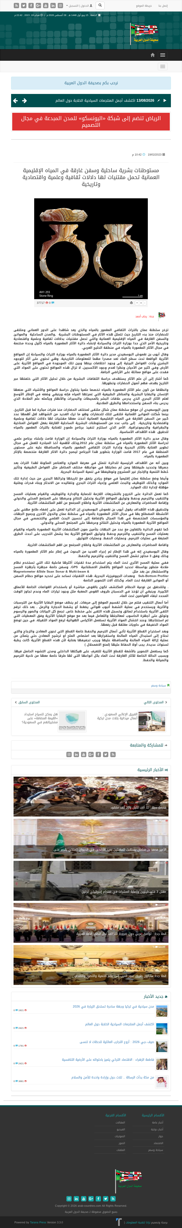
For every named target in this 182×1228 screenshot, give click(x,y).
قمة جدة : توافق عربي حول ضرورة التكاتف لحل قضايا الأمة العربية (121, 934)
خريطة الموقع (144, 5)
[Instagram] (60, 6)
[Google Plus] (39, 6)
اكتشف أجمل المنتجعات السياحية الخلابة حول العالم (95, 100)
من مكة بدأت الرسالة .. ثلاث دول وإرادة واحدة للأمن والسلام (112, 1077)
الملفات (121, 1150)
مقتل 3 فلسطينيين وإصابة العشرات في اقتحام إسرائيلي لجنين (124, 892)
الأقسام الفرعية (115, 1115)
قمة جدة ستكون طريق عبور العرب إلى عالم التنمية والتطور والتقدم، (120, 976)
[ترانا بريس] (119, 1222)
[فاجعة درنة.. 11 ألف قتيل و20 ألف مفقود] (91, 797)
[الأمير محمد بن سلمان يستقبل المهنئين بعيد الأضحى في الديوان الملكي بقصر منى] (91, 839)
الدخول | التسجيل (79, 5)
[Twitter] (24, 6)
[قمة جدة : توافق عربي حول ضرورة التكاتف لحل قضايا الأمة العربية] (91, 923)
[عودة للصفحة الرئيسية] (144, 34)
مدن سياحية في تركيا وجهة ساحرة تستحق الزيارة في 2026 (113, 1007)
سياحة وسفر (158, 685)
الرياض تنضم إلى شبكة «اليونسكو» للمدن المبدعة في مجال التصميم (91, 121)
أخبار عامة (157, 1122)
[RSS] (17, 6)
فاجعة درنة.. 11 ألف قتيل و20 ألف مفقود (138, 808)
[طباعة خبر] (131, 302)
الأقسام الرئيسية (153, 1115)
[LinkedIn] (53, 6)
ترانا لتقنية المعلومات (138, 1222)
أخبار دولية (157, 1129)
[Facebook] (31, 6)
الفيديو (121, 1129)
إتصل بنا (163, 5)
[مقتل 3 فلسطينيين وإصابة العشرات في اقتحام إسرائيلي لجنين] (91, 881)
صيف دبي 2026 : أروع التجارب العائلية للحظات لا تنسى (117, 1042)
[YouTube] (46, 6)
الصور (122, 1143)
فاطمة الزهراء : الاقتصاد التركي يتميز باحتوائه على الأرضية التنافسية (108, 1060)
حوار (160, 1136)
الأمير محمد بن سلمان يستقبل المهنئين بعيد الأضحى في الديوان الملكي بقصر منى (109, 850)
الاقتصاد (158, 1143)
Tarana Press (38, 1222)
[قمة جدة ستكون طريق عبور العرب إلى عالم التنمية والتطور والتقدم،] (91, 966)
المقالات (120, 1122)
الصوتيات (120, 1136)
